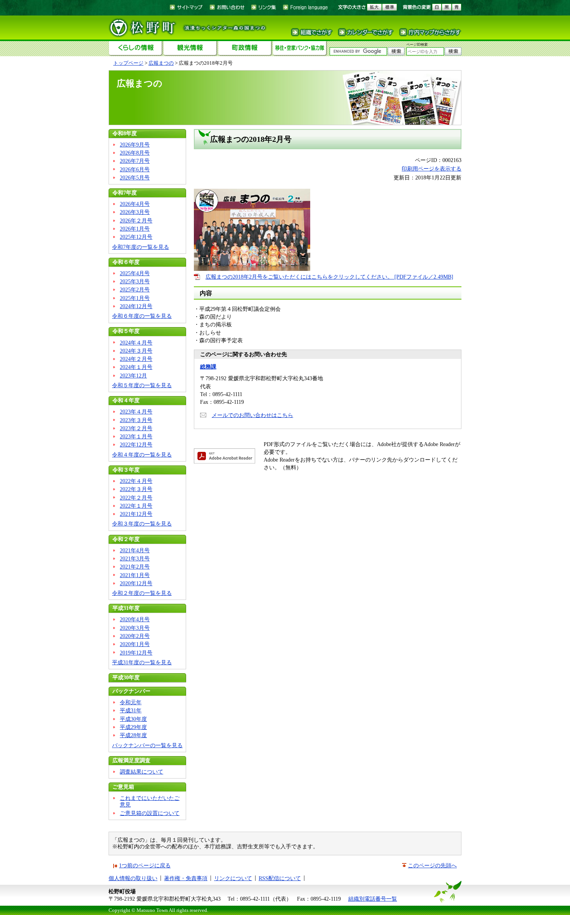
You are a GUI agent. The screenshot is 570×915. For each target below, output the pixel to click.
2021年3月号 (135, 558)
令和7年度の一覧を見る (140, 247)
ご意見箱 (123, 787)
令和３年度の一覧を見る (142, 523)
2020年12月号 (136, 583)
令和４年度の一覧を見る (142, 454)
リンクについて (233, 878)
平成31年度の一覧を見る (142, 662)
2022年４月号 (136, 481)
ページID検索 (417, 45)
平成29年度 (133, 727)
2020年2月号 (135, 636)
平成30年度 (126, 677)
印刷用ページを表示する (431, 168)
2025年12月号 (136, 237)
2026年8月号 (135, 153)
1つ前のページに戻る (145, 865)
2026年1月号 (135, 229)
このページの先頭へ (432, 865)
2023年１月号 (136, 436)
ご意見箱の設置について (150, 813)
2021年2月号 (135, 566)
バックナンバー (131, 691)
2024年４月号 (136, 342)
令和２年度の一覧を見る (142, 593)
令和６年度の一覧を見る (142, 316)
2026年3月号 (135, 212)
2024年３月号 (136, 351)
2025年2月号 (135, 289)
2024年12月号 (136, 306)
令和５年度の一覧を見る (142, 385)
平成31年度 (126, 608)
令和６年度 (126, 262)
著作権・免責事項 (185, 878)
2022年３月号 (136, 489)
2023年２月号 (136, 428)
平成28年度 (133, 735)
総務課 (208, 367)
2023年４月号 (136, 411)
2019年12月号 (136, 653)
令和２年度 (126, 539)
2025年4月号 (135, 273)
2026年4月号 (135, 204)
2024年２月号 (136, 359)
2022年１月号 (136, 506)
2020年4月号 (135, 619)
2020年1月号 (135, 644)
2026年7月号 (135, 161)
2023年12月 (133, 375)
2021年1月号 (135, 575)
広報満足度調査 (131, 760)
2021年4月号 (135, 550)
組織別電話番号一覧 (372, 899)
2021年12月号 (136, 514)
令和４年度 (126, 400)
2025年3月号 (135, 281)
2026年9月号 (135, 144)
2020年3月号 (135, 628)
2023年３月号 (136, 420)
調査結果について (141, 772)
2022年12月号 (136, 444)
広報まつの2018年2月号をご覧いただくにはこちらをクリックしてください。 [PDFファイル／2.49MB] (329, 277)
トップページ (128, 63)
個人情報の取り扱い (133, 878)
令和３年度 (126, 470)
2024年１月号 (136, 367)
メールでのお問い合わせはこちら (252, 415)
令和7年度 (124, 193)
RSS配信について (280, 878)
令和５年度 (126, 331)
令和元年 (131, 702)
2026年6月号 (135, 169)
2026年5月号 (135, 177)
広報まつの (161, 63)
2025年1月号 (135, 298)
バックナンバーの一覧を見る (147, 745)
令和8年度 (124, 133)
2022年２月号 (136, 498)
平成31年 (131, 710)
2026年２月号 (136, 220)
